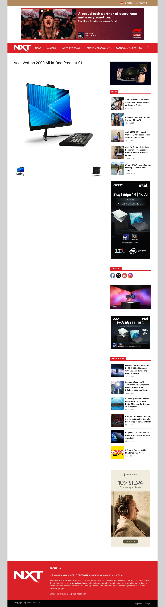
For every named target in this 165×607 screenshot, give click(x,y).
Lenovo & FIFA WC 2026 (98, 48)
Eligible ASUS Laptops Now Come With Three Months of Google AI (137, 435)
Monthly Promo (71, 48)
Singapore (138, 603)
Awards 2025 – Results (129, 48)
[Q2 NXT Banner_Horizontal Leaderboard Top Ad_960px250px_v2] (82, 40)
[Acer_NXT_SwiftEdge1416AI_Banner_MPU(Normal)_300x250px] (130, 348)
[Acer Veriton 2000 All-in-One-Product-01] (58, 157)
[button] (148, 47)
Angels (51, 48)
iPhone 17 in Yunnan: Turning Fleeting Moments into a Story (138, 167)
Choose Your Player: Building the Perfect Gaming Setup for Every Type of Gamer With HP (138, 419)
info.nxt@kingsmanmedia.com (73, 594)
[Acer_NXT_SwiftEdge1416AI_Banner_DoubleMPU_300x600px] (130, 258)
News (38, 48)
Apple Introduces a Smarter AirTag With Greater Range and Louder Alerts (137, 102)
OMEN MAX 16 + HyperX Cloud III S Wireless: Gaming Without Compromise (137, 135)
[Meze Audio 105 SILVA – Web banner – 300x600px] (130, 546)
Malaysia (148, 603)
